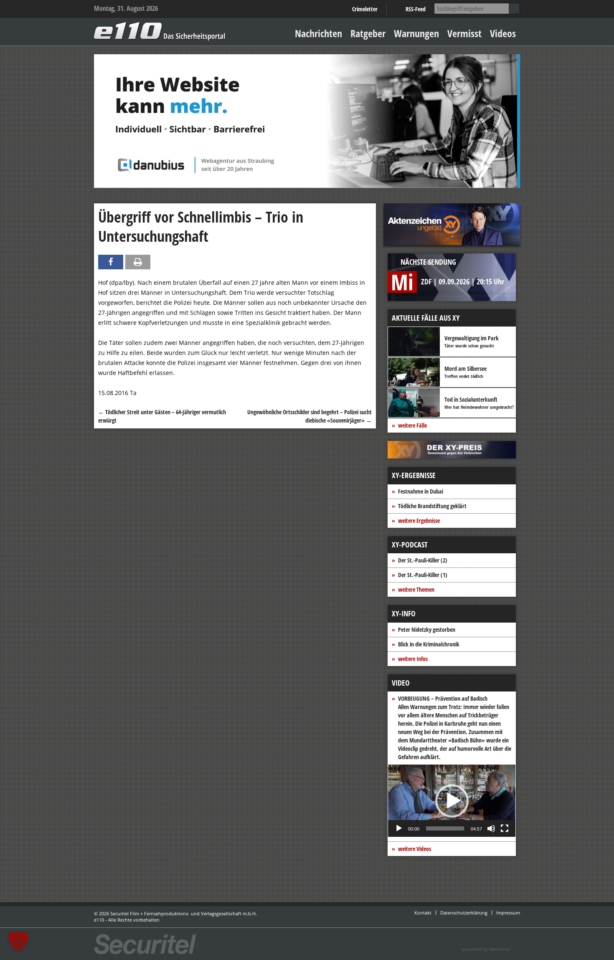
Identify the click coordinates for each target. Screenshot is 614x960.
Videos (503, 33)
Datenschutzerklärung (463, 912)
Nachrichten (318, 33)
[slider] (445, 828)
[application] (451, 801)
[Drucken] (137, 262)
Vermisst (464, 33)
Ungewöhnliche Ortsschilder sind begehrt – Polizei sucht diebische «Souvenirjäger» (309, 416)
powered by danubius (486, 949)
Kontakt (422, 912)
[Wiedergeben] (399, 828)
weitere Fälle (412, 425)
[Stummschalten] (491, 828)
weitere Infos (413, 659)
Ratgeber (368, 33)
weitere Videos (414, 849)
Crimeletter (365, 9)
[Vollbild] (504, 828)
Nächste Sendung (428, 262)
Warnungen (416, 33)
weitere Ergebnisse (419, 520)
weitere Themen (416, 589)
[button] (452, 801)
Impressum (508, 912)
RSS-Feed (416, 9)
